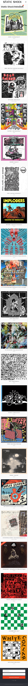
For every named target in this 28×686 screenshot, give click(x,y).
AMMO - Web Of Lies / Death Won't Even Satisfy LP (14, 68)
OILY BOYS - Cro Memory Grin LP (14, 412)
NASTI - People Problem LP (14, 381)
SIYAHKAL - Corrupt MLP (14, 475)
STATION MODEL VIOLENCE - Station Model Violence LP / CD (14, 537)
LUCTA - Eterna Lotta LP (14, 318)
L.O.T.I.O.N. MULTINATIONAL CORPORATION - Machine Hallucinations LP (14, 255)
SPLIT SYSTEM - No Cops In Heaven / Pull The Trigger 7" (14, 506)
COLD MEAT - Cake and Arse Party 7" (14, 131)
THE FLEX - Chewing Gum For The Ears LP (14, 599)
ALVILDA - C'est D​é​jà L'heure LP (14, 36)
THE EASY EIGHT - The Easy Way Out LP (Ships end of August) (14, 569)
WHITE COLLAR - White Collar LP (14, 662)
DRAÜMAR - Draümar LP (14, 162)
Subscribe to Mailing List (14, 677)
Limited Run (21, 684)
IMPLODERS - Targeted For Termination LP (14, 224)
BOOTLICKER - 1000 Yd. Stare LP (14, 99)
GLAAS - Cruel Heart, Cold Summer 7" (14, 193)
